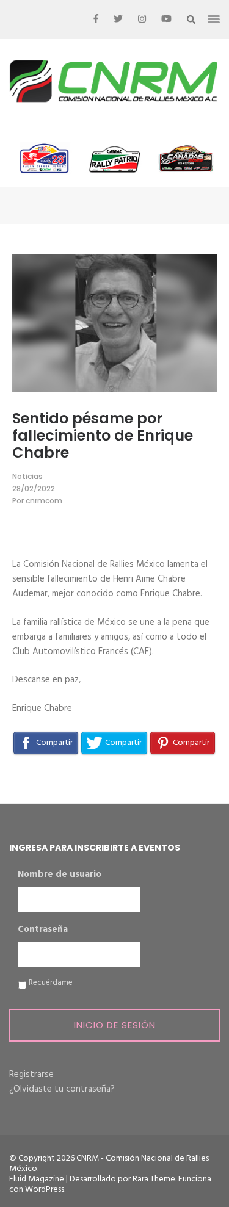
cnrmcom (44, 500)
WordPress (44, 1190)
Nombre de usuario (59, 875)
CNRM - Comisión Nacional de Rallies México (109, 1163)
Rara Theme (154, 1179)
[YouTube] (166, 19)
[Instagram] (142, 19)
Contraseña (43, 930)
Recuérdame (51, 983)
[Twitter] (118, 19)
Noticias (27, 476)
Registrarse (31, 1074)
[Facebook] (95, 19)
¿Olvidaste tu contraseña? (62, 1089)
